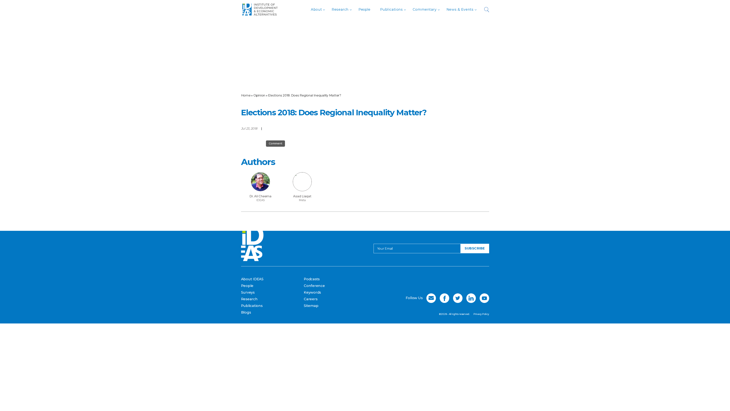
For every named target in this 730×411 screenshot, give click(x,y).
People (364, 9)
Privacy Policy (481, 314)
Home (246, 95)
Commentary (425, 9)
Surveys (248, 292)
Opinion (259, 95)
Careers (310, 299)
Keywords (312, 292)
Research (340, 9)
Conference (314, 286)
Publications (391, 9)
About (316, 9)
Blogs (246, 312)
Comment (275, 143)
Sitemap (311, 306)
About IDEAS (252, 279)
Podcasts (312, 279)
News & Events (460, 9)
